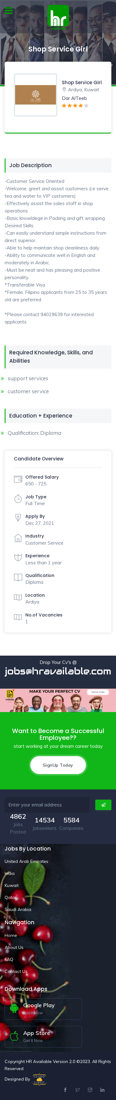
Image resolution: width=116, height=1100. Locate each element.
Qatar (11, 897)
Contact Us (16, 971)
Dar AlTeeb (74, 98)
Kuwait (12, 885)
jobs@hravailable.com (58, 671)
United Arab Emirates (26, 861)
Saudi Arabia (18, 909)
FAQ (9, 959)
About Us (14, 947)
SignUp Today (58, 765)
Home (11, 935)
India (10, 873)
